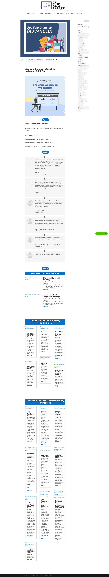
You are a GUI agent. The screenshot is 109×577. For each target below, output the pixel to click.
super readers (80, 103)
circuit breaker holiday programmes (82, 35)
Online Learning (75, 13)
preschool (84, 88)
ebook (86, 49)
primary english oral (81, 93)
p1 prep (85, 80)
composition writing (81, 43)
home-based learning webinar (82, 66)
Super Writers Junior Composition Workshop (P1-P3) (30, 456)
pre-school (80, 88)
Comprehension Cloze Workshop (45, 456)
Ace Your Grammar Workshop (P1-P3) (45, 413)
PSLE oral (79, 97)
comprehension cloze (82, 45)
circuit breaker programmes (83, 37)
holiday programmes (81, 63)
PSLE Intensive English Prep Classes (45, 363)
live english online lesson (82, 72)
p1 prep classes (81, 85)
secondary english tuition (82, 101)
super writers (80, 105)
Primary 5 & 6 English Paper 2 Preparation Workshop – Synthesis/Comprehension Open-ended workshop (59, 504)
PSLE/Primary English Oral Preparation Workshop (59, 372)
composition (80, 39)
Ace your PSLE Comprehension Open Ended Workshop (31, 335)
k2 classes (80, 70)
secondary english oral (82, 99)
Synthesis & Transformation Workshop (59, 413)
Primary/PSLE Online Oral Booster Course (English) (59, 455)
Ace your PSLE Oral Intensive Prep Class (44, 333)
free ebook (86, 57)
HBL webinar (80, 61)
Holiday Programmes (45, 13)
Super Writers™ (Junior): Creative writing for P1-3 (59, 333)
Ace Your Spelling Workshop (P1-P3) (30, 413)
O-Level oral (80, 76)
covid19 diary (80, 47)
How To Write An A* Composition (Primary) (51, 296)
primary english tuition (82, 95)
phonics (86, 86)
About (62, 13)
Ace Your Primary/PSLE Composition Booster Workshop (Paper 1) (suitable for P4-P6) (45, 503)
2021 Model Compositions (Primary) (52, 279)
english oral (80, 55)
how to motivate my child (82, 68)
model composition (81, 74)
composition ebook (81, 41)
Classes (34, 13)
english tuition (80, 57)
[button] (101, 233)
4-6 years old (80, 32)
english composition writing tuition (83, 52)
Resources (56, 13)
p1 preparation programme (83, 82)
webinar (79, 110)
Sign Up (45, 120)
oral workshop (80, 80)
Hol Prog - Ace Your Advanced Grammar (28, 62)
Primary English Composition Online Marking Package (31, 550)
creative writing (80, 49)
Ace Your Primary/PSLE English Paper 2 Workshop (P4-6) (31, 505)
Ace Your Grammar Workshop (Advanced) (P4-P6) (39, 60)
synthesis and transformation (80, 108)
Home (28, 13)
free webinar (80, 59)
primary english (81, 91)
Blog (67, 13)
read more (45, 289)
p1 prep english (80, 86)
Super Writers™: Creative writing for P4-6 (31, 367)
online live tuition (81, 78)
